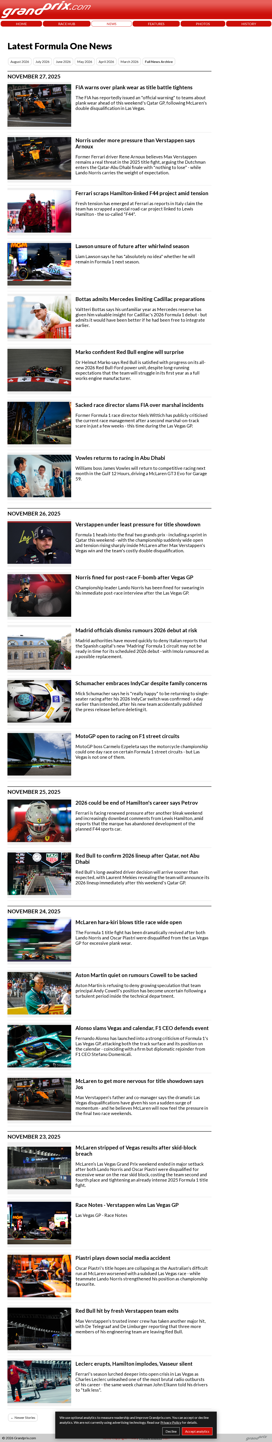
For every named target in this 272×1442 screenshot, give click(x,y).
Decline (171, 1431)
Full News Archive (159, 62)
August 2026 (19, 62)
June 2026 (63, 62)
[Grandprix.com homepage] (256, 1438)
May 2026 (84, 62)
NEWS (111, 24)
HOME (21, 24)
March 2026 (129, 62)
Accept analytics (197, 1431)
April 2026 (106, 62)
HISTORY (248, 24)
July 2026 (42, 62)
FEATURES (156, 24)
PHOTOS (203, 24)
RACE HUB (66, 24)
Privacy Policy (170, 1422)
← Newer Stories (22, 1417)
